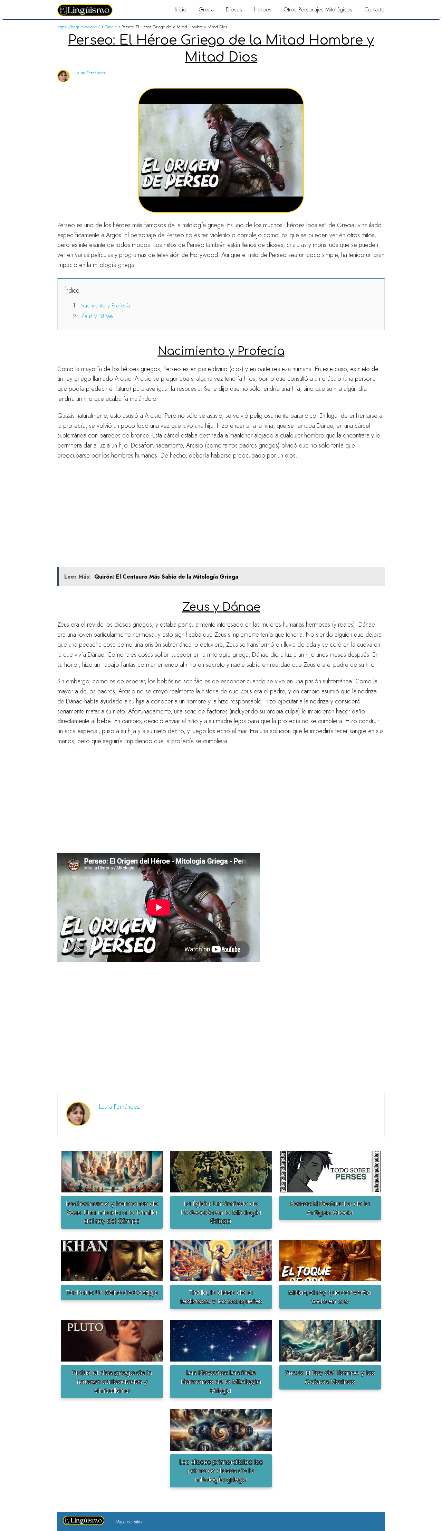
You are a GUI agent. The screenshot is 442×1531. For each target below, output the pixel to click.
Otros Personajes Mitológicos (318, 9)
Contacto (374, 9)
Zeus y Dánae (97, 316)
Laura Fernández (90, 73)
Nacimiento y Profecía (105, 306)
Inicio (180, 9)
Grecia (206, 9)
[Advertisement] (221, 516)
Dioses (234, 9)
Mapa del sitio (128, 1521)
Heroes (262, 9)
